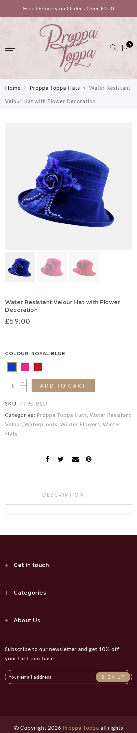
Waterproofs (41, 424)
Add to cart (63, 385)
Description (63, 495)
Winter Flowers (80, 424)
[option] (68, 186)
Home (13, 87)
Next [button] (111, 190)
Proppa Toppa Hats (55, 87)
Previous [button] (17, 190)
